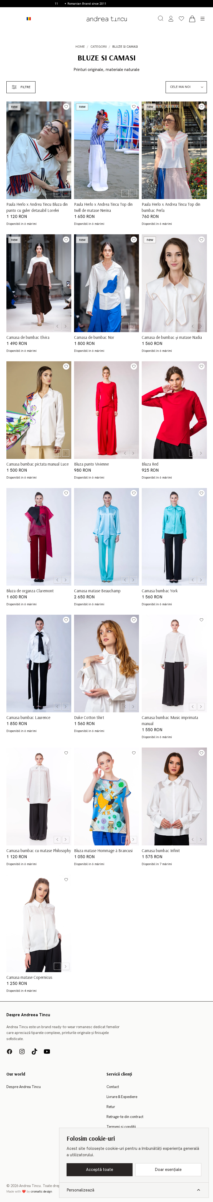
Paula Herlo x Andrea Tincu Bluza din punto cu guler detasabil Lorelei (37, 207)
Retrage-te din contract (124, 1117)
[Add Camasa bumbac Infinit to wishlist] (202, 753)
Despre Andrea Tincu (23, 1087)
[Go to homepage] (106, 19)
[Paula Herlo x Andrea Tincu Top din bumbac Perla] (174, 150)
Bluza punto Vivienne (91, 463)
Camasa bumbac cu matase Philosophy (38, 850)
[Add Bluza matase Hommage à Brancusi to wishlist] (134, 753)
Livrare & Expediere (121, 1097)
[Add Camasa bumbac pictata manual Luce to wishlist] (66, 366)
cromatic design (41, 1191)
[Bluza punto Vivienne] (106, 410)
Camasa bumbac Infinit (161, 850)
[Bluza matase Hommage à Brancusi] (106, 796)
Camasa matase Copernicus (29, 977)
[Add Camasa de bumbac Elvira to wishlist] (66, 240)
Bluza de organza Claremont (30, 590)
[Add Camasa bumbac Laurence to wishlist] (66, 620)
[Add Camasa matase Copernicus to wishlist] (66, 879)
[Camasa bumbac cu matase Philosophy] (39, 796)
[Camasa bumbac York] (174, 537)
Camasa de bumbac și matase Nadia (172, 337)
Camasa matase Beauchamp (97, 590)
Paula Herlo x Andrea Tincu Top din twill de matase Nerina (103, 207)
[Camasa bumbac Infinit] (174, 796)
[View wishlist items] (181, 19)
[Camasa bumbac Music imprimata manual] (174, 663)
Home (80, 47)
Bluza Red (150, 463)
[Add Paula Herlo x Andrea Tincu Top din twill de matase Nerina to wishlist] (134, 106)
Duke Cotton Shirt (89, 717)
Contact (112, 1087)
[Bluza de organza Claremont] (39, 537)
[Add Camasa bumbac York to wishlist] (202, 493)
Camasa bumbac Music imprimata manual (170, 720)
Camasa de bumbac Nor (94, 337)
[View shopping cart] (192, 19)
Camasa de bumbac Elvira (27, 337)
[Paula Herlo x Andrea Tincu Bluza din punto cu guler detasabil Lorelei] (39, 150)
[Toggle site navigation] (203, 19)
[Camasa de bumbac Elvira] (39, 283)
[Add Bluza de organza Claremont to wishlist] (66, 493)
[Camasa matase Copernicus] (39, 923)
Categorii (98, 47)
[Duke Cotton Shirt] (106, 663)
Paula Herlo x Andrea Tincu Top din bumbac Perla (171, 207)
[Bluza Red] (174, 410)
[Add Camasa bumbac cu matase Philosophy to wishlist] (66, 753)
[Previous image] (57, 193)
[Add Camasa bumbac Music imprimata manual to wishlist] (202, 620)
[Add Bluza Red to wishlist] (202, 366)
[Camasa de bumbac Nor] (106, 283)
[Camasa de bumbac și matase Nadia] (174, 283)
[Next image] (65, 193)
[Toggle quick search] (160, 18)
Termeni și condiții (121, 1127)
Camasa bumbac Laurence (28, 717)
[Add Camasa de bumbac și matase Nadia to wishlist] (202, 240)
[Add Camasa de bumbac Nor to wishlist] (134, 240)
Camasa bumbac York (160, 590)
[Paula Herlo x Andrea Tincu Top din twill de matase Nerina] (106, 150)
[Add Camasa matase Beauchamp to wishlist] (134, 493)
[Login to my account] (171, 19)
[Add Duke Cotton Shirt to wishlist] (134, 620)
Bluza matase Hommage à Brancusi (103, 850)
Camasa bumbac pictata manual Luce (37, 463)
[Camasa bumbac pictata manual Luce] (39, 410)
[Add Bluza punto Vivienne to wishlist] (134, 366)
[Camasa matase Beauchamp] (106, 537)
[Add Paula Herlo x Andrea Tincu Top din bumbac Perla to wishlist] (202, 106)
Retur (110, 1107)
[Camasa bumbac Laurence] (39, 663)
